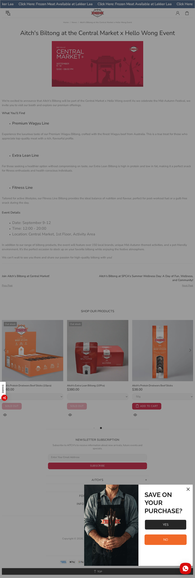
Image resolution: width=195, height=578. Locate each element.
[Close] (188, 489)
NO (165, 539)
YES (166, 524)
